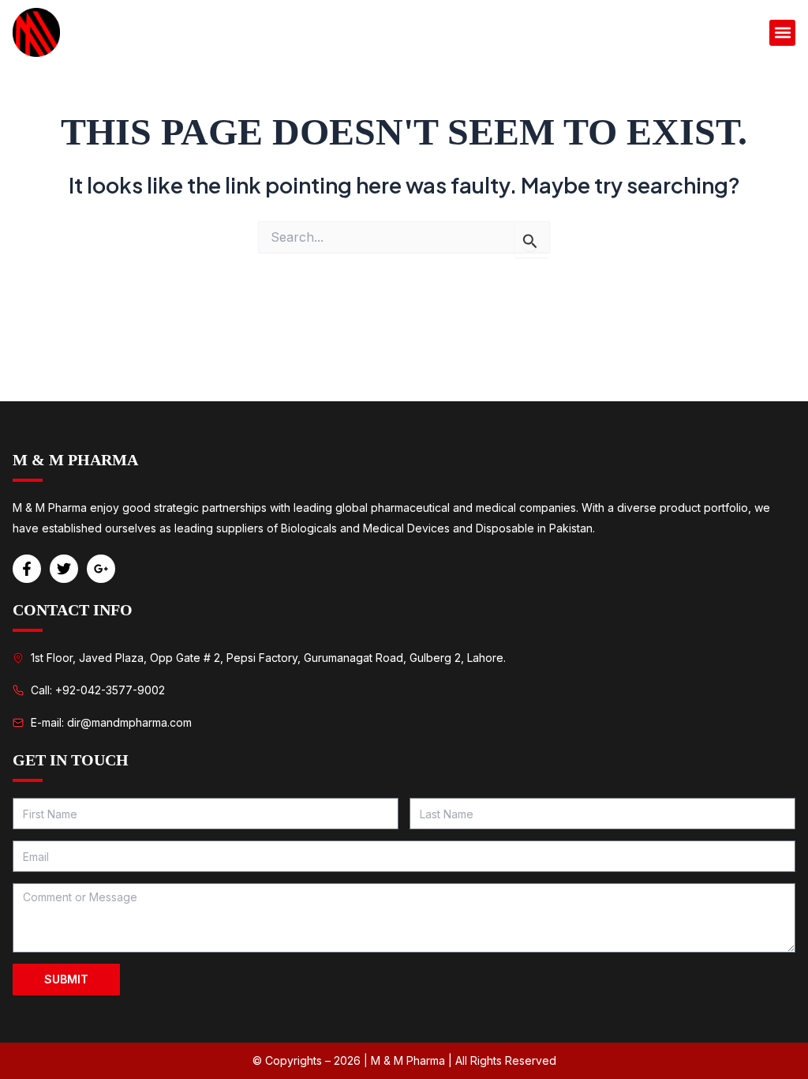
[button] (782, 33)
